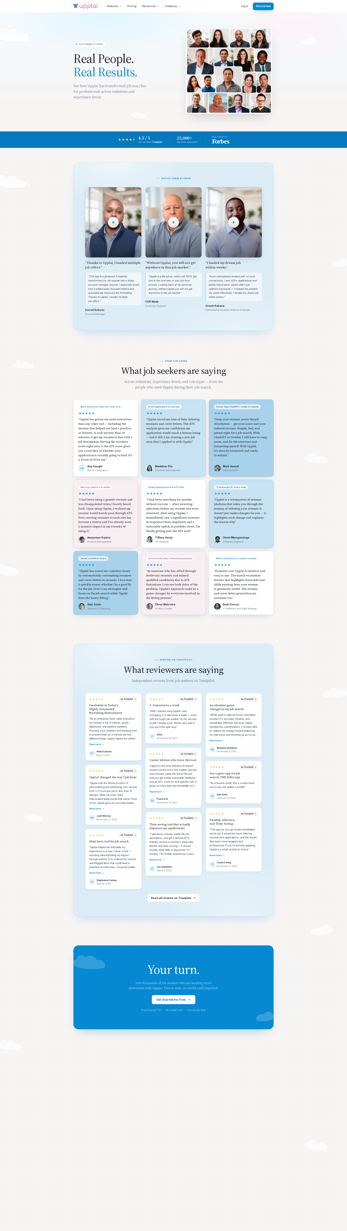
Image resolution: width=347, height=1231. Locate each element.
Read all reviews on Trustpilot (171, 898)
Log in (244, 6)
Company (171, 6)
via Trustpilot (126, 699)
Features (112, 6)
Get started (263, 6)
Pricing (131, 6)
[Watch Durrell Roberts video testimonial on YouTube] (113, 222)
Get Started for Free (170, 999)
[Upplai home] (85, 6)
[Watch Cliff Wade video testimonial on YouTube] (173, 222)
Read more (95, 744)
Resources (149, 6)
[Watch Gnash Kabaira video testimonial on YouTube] (233, 222)
